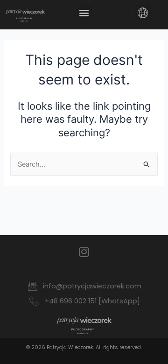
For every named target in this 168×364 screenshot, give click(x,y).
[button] (84, 12)
